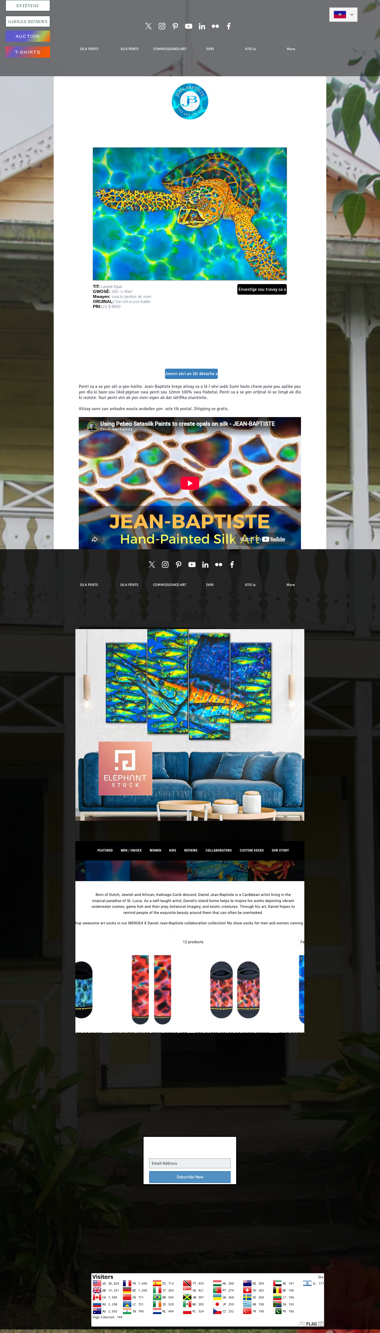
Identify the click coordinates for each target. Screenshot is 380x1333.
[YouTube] (188, 26)
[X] (148, 26)
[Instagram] (161, 26)
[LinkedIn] (202, 26)
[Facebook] (228, 26)
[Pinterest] (175, 26)
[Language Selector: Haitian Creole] (343, 15)
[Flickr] (215, 26)
